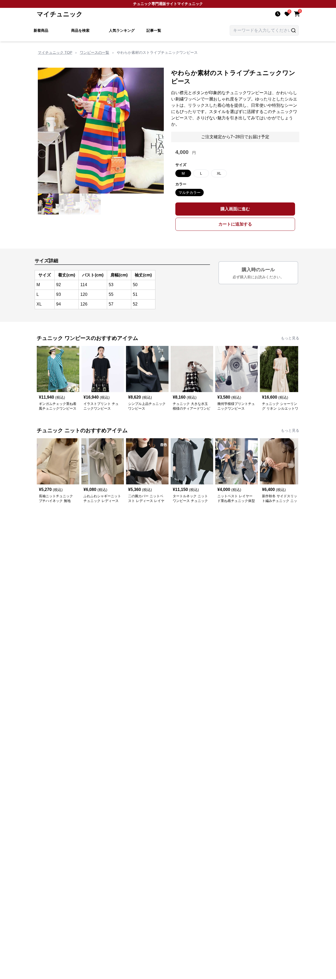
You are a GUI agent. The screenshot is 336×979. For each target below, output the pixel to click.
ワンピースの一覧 (94, 52)
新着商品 (41, 30)
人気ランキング (122, 30)
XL (219, 173)
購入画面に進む (235, 209)
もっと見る (290, 338)
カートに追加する (235, 224)
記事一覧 (153, 30)
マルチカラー (189, 192)
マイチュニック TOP (55, 52)
